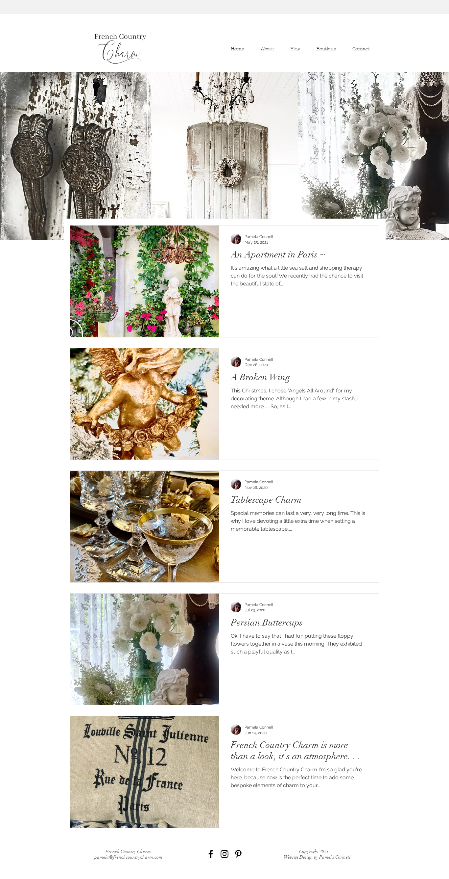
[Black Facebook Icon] (210, 854)
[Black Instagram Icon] (224, 854)
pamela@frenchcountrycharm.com (128, 857)
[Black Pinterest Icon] (238, 854)
